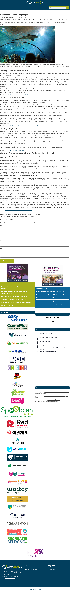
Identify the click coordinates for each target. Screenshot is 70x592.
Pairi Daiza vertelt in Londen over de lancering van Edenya (49, 304)
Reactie (2, 225)
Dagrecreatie (21, 214)
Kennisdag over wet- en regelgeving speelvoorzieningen (53, 347)
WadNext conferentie (44, 343)
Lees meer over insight (7, 305)
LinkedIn (50, 575)
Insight (27, 214)
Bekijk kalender (38, 354)
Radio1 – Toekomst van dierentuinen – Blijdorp (17, 95)
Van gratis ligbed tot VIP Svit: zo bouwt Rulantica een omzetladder (16, 302)
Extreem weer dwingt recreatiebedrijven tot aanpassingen (14, 296)
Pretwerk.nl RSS (52, 569)
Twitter (49, 572)
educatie (20, 216)
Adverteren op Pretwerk (31, 569)
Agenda (28, 8)
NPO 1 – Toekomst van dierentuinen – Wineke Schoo (18, 210)
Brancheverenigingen (11, 214)
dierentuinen (7, 216)
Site (1, 254)
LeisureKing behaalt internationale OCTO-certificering (48, 298)
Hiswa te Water (43, 339)
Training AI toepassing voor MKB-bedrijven (45, 301)
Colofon (27, 572)
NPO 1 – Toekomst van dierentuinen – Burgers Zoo (18, 150)
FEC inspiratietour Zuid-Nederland (48, 351)
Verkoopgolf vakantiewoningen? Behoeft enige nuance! (13, 299)
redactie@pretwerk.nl (10, 578)
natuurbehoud (27, 216)
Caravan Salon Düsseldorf (46, 335)
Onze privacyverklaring (7, 581)
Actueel (3, 8)
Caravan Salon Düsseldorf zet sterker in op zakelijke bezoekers (50, 291)
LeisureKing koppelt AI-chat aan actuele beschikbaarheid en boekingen (52, 294)
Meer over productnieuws (43, 306)
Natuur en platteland (34, 214)
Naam (2, 242)
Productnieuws (21, 8)
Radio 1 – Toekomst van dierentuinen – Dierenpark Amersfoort (21, 126)
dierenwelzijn (14, 216)
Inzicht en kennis (11, 8)
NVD (32, 216)
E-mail (2, 248)
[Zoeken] (67, 8)
